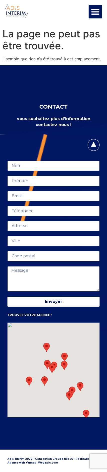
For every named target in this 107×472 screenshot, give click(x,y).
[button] (95, 11)
